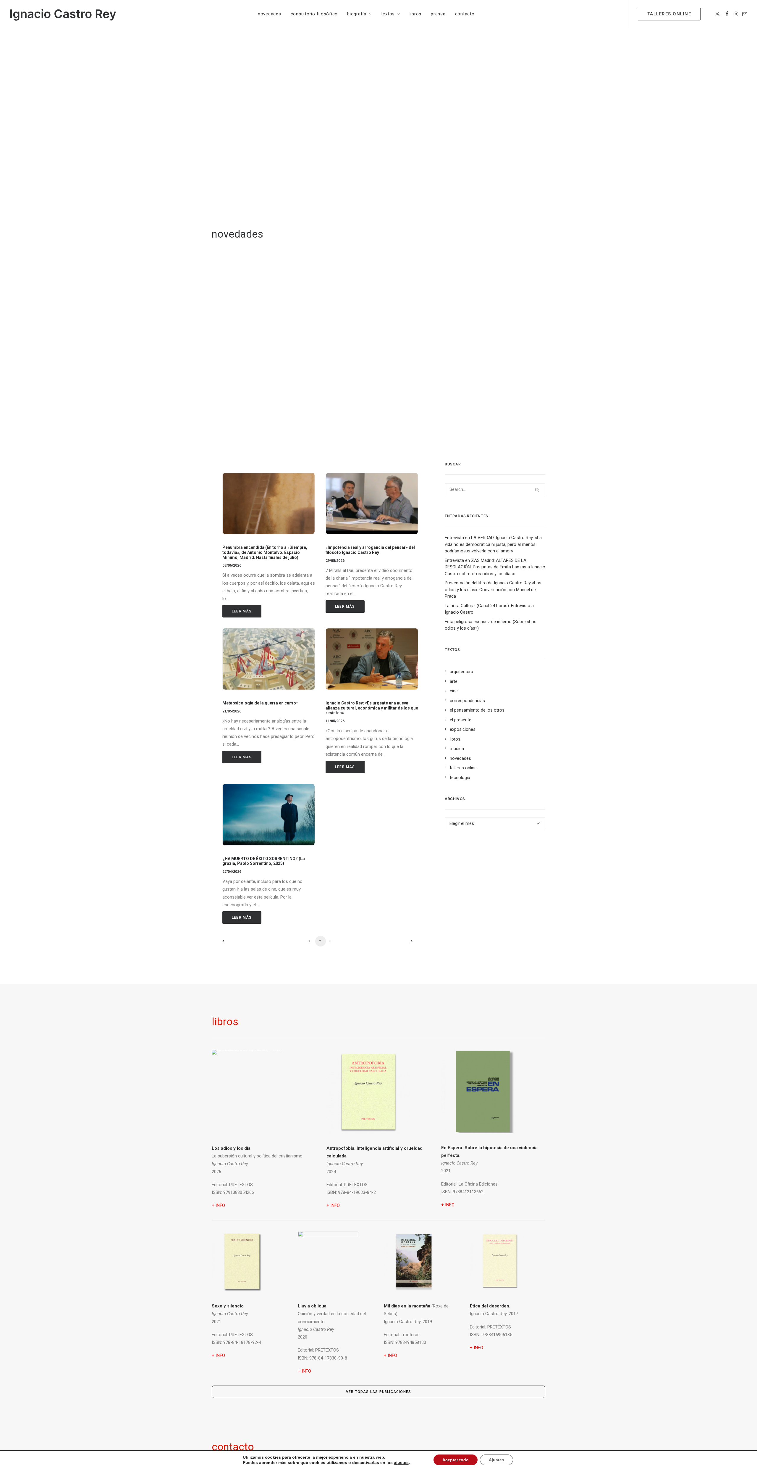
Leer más (242, 611)
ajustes (401, 1462)
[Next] (410, 943)
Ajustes (496, 1459)
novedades (269, 14)
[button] (717, 14)
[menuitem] (269, 14)
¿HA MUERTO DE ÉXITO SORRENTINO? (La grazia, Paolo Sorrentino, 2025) (263, 861)
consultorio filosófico (314, 14)
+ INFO (333, 1205)
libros (416, 14)
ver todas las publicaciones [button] (378, 1392)
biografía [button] (356, 14)
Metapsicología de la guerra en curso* (260, 703)
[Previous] (230, 943)
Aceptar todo (455, 1459)
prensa (438, 14)
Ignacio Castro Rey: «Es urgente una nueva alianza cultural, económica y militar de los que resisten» (372, 708)
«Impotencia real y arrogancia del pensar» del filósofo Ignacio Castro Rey (370, 550)
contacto (465, 14)
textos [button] (388, 14)
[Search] (495, 489)
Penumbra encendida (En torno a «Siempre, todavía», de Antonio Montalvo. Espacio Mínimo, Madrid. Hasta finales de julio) (264, 552)
